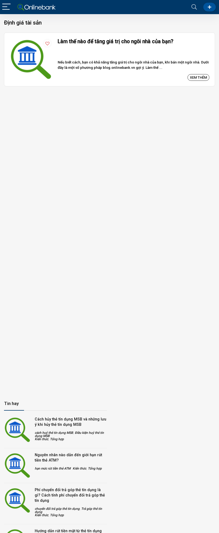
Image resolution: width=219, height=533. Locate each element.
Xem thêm (198, 77)
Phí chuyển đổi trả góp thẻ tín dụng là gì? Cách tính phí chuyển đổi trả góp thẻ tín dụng (70, 495)
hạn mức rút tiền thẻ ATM (53, 468)
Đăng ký (209, 7)
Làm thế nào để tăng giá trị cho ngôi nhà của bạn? (115, 41)
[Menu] (6, 7)
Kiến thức (41, 439)
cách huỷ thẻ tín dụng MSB (54, 433)
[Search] (194, 7)
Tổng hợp (57, 439)
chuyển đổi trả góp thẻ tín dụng (57, 509)
